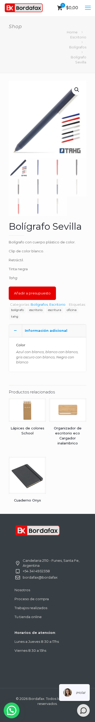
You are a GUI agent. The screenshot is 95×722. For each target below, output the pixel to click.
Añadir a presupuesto (32, 293)
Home (72, 32)
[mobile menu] (87, 7)
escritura (54, 310)
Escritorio (78, 37)
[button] (77, 89)
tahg (14, 316)
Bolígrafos (77, 47)
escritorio (35, 310)
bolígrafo (17, 310)
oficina (72, 310)
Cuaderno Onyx (27, 500)
